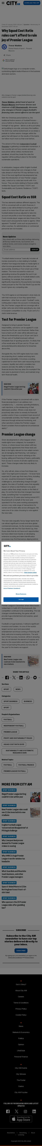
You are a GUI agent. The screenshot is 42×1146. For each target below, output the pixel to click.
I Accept (21, 599)
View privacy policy (30, 572)
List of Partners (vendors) (11, 588)
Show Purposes (21, 594)
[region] (21, 573)
